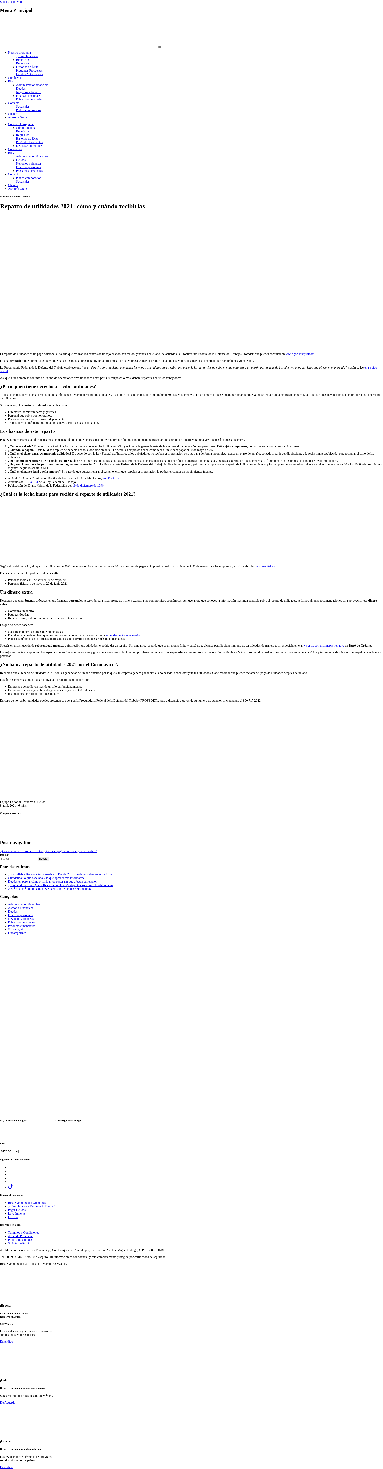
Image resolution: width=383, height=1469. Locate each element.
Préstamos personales (29, 99)
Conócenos (15, 77)
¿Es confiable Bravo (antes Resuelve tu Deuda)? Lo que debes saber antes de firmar (60, 874)
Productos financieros (21, 926)
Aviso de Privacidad (20, 1236)
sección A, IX (111, 478)
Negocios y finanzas (28, 92)
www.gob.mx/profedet (300, 354)
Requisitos (22, 63)
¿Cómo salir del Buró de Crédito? (21, 851)
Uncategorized (17, 933)
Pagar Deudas (17, 1210)
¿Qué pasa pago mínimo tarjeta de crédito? (70, 851)
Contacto (13, 103)
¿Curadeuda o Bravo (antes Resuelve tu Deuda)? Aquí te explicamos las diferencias (60, 885)
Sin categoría (16, 929)
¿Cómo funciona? (27, 56)
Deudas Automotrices (29, 74)
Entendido (6, 1341)
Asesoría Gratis (17, 117)
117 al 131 (31, 482)
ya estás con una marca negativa (324, 645)
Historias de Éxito (27, 67)
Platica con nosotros (28, 110)
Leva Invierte (16, 1213)
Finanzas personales (28, 95)
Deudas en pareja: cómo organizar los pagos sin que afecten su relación (52, 881)
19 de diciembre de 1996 (88, 485)
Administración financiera (32, 85)
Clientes (13, 113)
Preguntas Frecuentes (29, 70)
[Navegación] (159, 47)
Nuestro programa (19, 52)
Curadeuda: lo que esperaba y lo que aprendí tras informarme (46, 878)
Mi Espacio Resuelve (42, 1120)
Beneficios (22, 59)
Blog (11, 81)
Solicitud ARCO (18, 1243)
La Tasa (13, 1217)
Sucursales (22, 106)
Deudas (21, 88)
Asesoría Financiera (20, 908)
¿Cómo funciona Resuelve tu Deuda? (31, 1206)
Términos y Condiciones (23, 1232)
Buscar (4, 854)
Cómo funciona (26, 127)
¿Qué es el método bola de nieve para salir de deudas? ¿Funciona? (49, 888)
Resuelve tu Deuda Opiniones (27, 1202)
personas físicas (265, 566)
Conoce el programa (21, 124)
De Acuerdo (7, 1402)
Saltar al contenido (11, 1)
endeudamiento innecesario (123, 635)
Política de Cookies (20, 1239)
